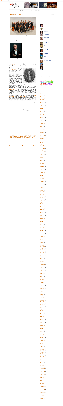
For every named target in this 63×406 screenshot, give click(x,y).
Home (23, 145)
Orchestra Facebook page (29, 125)
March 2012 (42, 334)
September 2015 (42, 271)
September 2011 (42, 340)
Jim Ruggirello (29, 136)
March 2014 (42, 298)
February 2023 (42, 148)
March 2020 (42, 191)
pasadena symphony (48, 80)
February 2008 (42, 396)
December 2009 (42, 371)
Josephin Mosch (47, 63)
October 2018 (42, 216)
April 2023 (42, 145)
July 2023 (41, 141)
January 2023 (42, 150)
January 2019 (42, 212)
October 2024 (42, 121)
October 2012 (42, 323)
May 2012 (41, 331)
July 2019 (41, 203)
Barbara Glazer (46, 37)
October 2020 (42, 185)
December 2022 (42, 151)
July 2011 (41, 343)
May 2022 (41, 161)
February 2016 (42, 264)
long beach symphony (49, 82)
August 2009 (42, 377)
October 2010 (42, 356)
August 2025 (42, 106)
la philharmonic (42, 77)
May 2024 (41, 127)
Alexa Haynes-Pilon (12, 62)
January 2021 (42, 182)
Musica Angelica (25, 45)
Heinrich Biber (15, 69)
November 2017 (42, 233)
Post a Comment (11, 143)
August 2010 (42, 359)
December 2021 (42, 167)
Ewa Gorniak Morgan (47, 60)
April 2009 (42, 383)
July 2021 (41, 175)
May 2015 (41, 277)
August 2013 (42, 309)
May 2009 (41, 381)
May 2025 (41, 111)
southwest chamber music (44, 85)
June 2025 (42, 109)
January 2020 (42, 194)
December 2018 (42, 214)
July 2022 (41, 159)
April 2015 (42, 279)
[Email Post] (20, 134)
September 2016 (42, 254)
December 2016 (42, 249)
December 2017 (42, 231)
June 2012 (42, 329)
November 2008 (42, 390)
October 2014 (42, 288)
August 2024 (42, 124)
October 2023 (42, 136)
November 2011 (42, 338)
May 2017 (41, 242)
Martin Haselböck (31, 49)
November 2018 (42, 215)
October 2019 (42, 199)
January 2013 (42, 319)
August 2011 (42, 341)
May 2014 (41, 295)
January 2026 (42, 102)
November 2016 (42, 251)
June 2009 (42, 380)
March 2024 (42, 129)
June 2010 (42, 362)
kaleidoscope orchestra (49, 81)
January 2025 (42, 117)
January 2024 (42, 132)
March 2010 (42, 367)
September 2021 (42, 172)
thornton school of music (49, 84)
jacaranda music (42, 80)
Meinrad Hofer (15, 126)
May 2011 (41, 346)
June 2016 (42, 258)
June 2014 (42, 294)
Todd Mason (46, 53)
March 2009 (42, 384)
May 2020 (41, 190)
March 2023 (42, 147)
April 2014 (42, 297)
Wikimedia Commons (23, 126)
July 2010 (41, 361)
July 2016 (41, 257)
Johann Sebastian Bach (18, 137)
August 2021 (42, 173)
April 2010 (42, 365)
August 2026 (42, 93)
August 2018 (42, 219)
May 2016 (41, 260)
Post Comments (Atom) (17, 147)
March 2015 (42, 280)
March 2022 (42, 164)
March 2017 (42, 245)
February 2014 (42, 300)
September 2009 (42, 375)
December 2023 (42, 133)
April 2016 (42, 261)
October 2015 (42, 270)
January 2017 (42, 248)
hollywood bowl (48, 83)
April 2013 (42, 315)
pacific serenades (43, 81)
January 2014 (42, 301)
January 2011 (42, 352)
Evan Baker (46, 45)
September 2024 (42, 123)
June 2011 (42, 344)
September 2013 (42, 307)
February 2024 (42, 130)
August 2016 (42, 255)
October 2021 (42, 170)
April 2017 (42, 243)
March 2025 (42, 114)
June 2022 (42, 160)
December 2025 (42, 104)
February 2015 (42, 282)
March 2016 (42, 263)
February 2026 (42, 101)
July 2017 (41, 239)
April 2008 (42, 395)
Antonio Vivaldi (22, 96)
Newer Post (11, 145)
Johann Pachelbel (12, 89)
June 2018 (42, 222)
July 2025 (41, 108)
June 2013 (42, 312)
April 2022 (42, 163)
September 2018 (42, 218)
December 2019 (42, 196)
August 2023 (42, 139)
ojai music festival (43, 78)
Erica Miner (46, 31)
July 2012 (41, 328)
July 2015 (41, 274)
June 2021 (42, 176)
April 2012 (42, 332)
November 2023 (42, 135)
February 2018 (42, 228)
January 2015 (42, 283)
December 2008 (42, 389)
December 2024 (42, 118)
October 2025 (42, 105)
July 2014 (41, 292)
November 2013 (42, 304)
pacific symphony (43, 83)
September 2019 (42, 200)
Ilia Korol (26, 61)
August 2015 (42, 273)
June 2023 (42, 142)
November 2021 (42, 169)
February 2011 (42, 350)
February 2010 (42, 368)
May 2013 (41, 313)
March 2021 (42, 179)
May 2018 (41, 224)
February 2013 (42, 318)
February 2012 (42, 335)
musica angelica (47, 77)
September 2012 (42, 325)
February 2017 (42, 246)
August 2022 (42, 157)
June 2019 (42, 205)
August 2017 (42, 237)
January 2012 (42, 337)
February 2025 (42, 115)
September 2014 (42, 289)
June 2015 (42, 276)
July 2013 (41, 310)
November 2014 (42, 286)
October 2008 (42, 392)
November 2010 (42, 355)
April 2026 (42, 98)
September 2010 (42, 358)
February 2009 (42, 386)
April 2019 (42, 208)
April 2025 (42, 112)
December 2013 (42, 303)
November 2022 (42, 153)
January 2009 (42, 387)
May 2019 (41, 206)
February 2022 (42, 166)
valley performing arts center (47, 87)
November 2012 (42, 322)
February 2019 (42, 211)
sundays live (51, 78)
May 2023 (41, 144)
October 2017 (42, 234)
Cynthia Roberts (31, 61)
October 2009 (42, 374)
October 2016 (42, 252)
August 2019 (42, 202)
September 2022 (42, 156)
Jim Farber (46, 49)
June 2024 (42, 126)
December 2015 (42, 267)
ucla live (47, 78)
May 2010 (41, 364)
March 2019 (42, 209)
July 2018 (41, 221)
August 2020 (42, 187)
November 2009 (42, 372)
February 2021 (42, 181)
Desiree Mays (46, 56)
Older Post (34, 145)
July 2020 (41, 188)
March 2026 (42, 99)
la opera (51, 77)
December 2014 (42, 285)
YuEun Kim (14, 64)
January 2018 (42, 230)
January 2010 (42, 370)
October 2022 (42, 154)
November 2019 (42, 197)
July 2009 (41, 378)
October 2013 (42, 306)
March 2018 (42, 227)
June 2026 (42, 95)
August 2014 (42, 291)
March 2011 (42, 349)
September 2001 (42, 398)
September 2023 (42, 138)
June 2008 (42, 393)
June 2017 (42, 240)
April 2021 (42, 178)
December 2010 (42, 353)
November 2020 (42, 184)
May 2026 (41, 96)
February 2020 (42, 193)
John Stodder (46, 34)
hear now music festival (46, 86)
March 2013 (42, 316)
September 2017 (42, 236)
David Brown (46, 28)
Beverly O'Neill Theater (31, 135)
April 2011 (42, 347)
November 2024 (42, 120)
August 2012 (42, 326)
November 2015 (42, 268)
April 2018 (42, 225)
